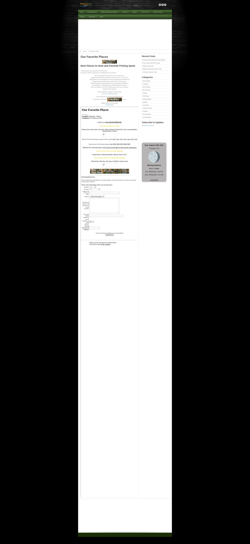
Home (81, 12)
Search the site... (169, 16)
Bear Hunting (146, 81)
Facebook (162, 5)
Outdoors (145, 111)
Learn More (154, 180)
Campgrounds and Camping (109, 12)
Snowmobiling (147, 114)
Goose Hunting (147, 99)
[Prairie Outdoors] (86, 4)
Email (160, 5)
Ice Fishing (146, 105)
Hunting (124, 12)
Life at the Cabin (147, 108)
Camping (145, 84)
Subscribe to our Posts (148, 125)
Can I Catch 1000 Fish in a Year (151, 63)
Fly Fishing (146, 96)
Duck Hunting (146, 90)
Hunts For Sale (157, 12)
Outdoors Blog (92, 12)
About (102, 16)
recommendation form (111, 93)
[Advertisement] (125, 34)
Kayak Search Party (148, 66)
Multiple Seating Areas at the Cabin (152, 69)
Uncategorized (147, 117)
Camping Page (109, 105)
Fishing (134, 12)
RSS (165, 5)
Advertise (92, 16)
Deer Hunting (146, 87)
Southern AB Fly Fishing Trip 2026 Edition (154, 60)
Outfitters (144, 12)
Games (82, 16)
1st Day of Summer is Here (150, 72)
